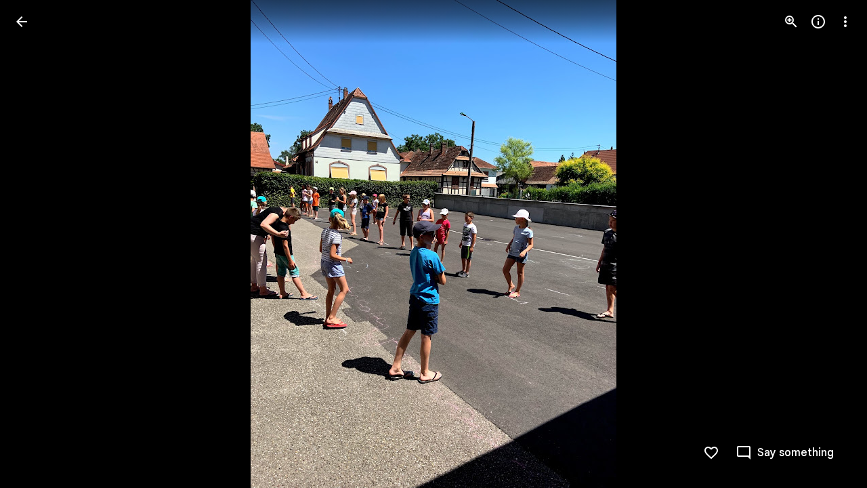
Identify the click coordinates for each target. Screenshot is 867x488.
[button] (829, 244)
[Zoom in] (791, 21)
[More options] (845, 21)
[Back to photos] (21, 21)
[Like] (711, 453)
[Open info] (818, 21)
